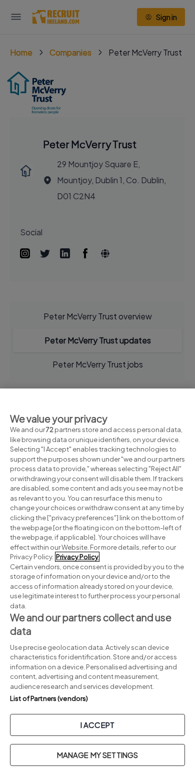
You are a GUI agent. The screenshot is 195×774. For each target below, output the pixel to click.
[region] (97, 581)
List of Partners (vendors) (49, 698)
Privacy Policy (77, 557)
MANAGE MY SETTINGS (97, 754)
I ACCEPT (97, 724)
